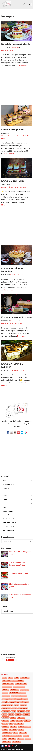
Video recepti (23, 187)
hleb (23, 693)
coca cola (6, 680)
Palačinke (6, 711)
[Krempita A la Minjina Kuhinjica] (16, 350)
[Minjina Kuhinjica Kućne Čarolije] (6, 4)
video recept (15, 736)
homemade (6, 696)
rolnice (19, 720)
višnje (26, 735)
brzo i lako (25, 677)
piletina (21, 711)
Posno (5, 717)
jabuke (24, 696)
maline (23, 705)
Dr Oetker (4, 50)
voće (4, 739)
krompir (19, 702)
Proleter (5, 720)
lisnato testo (7, 705)
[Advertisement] (16, 85)
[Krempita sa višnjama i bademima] (16, 255)
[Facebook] (2, 746)
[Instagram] (9, 746)
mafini (16, 705)
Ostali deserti (22, 275)
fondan (5, 693)
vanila (15, 732)
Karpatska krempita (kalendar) (16, 44)
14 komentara (14, 370)
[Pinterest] (12, 746)
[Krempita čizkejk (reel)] (16, 115)
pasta (13, 711)
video (5, 736)
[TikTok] (16, 746)
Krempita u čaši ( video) (13, 181)
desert (5, 690)
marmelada (6, 708)
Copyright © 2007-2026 (7, 749)
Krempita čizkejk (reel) (12, 129)
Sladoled (5, 726)
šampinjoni (16, 742)
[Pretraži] (24, 4)
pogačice (26, 714)
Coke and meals (19, 687)
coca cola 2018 (8, 684)
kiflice (19, 699)
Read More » (24, 65)
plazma (11, 714)
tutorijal (13, 729)
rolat (13, 720)
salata (5, 723)
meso (14, 708)
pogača (18, 714)
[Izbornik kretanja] (30, 4)
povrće (13, 717)
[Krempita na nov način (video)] (16, 304)
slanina (13, 726)
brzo (16, 677)
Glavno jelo (15, 693)
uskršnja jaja (7, 732)
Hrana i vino (16, 696)
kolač (5, 702)
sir (11, 723)
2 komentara (14, 47)
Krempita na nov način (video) (16, 317)
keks (12, 699)
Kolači (11, 50)
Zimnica (28, 738)
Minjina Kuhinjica (18, 749)
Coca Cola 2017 (18, 680)
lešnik (26, 702)
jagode (5, 699)
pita (28, 711)
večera (23, 732)
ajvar (4, 677)
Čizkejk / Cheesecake (8, 136)
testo (28, 726)
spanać (21, 726)
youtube (12, 739)
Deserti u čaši (21, 136)
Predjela (21, 717)
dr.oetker (24, 690)
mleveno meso (23, 708)
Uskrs (21, 729)
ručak (27, 720)
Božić (10, 677)
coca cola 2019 (21, 684)
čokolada (6, 742)
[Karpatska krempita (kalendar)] (16, 31)
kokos (25, 699)
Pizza (4, 714)
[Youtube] (6, 746)
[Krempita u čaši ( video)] (16, 168)
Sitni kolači (19, 723)
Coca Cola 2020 (7, 687)
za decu (20, 738)
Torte (5, 729)
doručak (14, 690)
